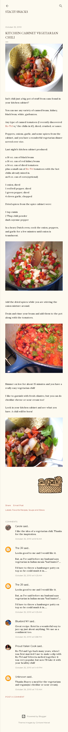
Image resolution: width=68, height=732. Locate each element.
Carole (18, 526)
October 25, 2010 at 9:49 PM (28, 667)
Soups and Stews (37, 510)
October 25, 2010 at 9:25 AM (28, 575)
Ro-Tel (9, 126)
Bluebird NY (22, 621)
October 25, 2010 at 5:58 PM (28, 637)
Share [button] (8, 505)
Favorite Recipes (20, 510)
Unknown (20, 676)
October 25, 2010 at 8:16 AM (28, 539)
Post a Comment (14, 697)
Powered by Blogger (36, 716)
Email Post (18, 505)
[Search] (61, 5)
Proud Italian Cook (25, 646)
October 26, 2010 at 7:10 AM (28, 689)
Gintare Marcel (43, 722)
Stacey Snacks (16, 12)
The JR (19, 548)
